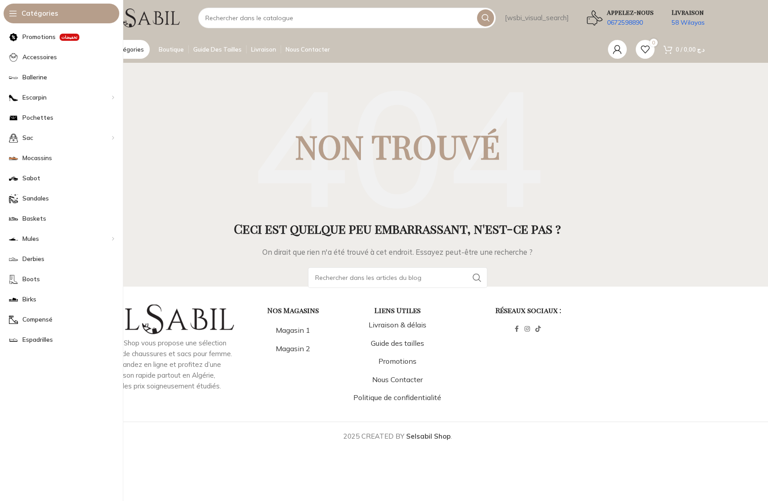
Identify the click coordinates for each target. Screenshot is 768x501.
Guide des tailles (397, 343)
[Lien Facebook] (516, 329)
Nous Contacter (397, 379)
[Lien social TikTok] (538, 329)
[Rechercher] (485, 17)
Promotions (397, 361)
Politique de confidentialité (397, 397)
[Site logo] (135, 17)
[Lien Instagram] (527, 329)
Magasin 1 (293, 330)
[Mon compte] (617, 49)
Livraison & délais (397, 324)
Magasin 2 (293, 348)
